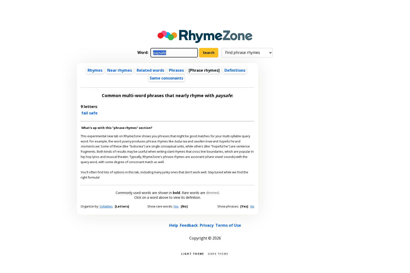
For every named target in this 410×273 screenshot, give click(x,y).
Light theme (192, 253)
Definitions (234, 70)
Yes (176, 206)
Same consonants (166, 78)
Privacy (207, 225)
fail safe (89, 113)
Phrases (176, 70)
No (252, 206)
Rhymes (95, 70)
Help (173, 225)
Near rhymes (119, 70)
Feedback (189, 225)
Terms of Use (228, 225)
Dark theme (218, 253)
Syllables (106, 206)
